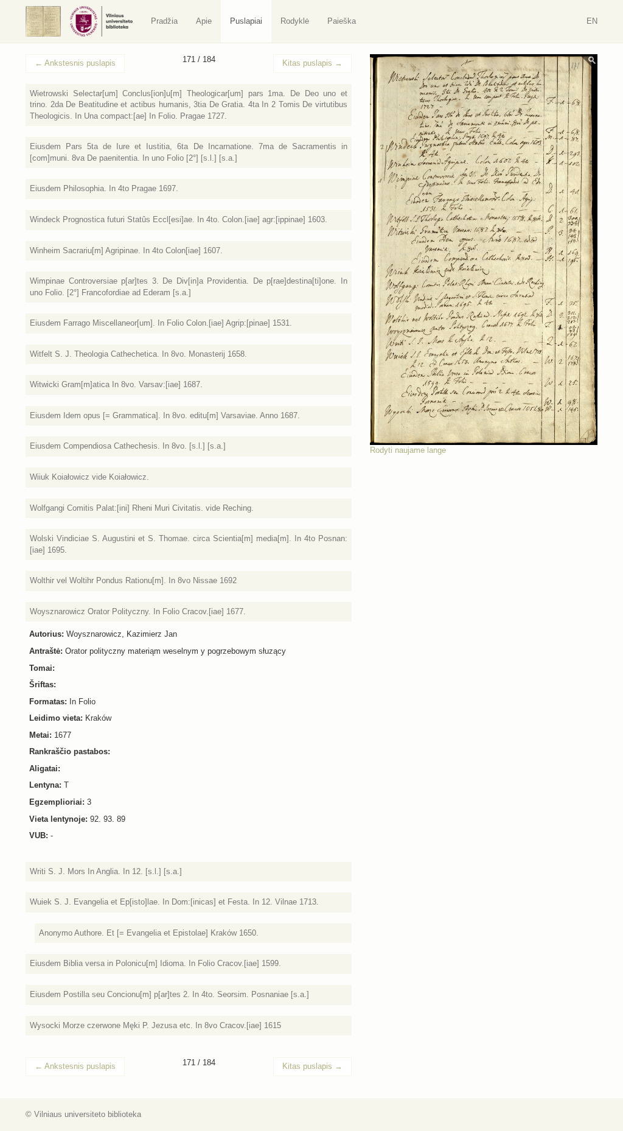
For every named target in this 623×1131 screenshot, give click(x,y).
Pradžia (164, 21)
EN (591, 21)
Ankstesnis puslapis (75, 63)
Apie (204, 21)
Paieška (341, 21)
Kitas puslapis (312, 63)
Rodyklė (294, 21)
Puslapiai (246, 21)
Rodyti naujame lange (408, 450)
